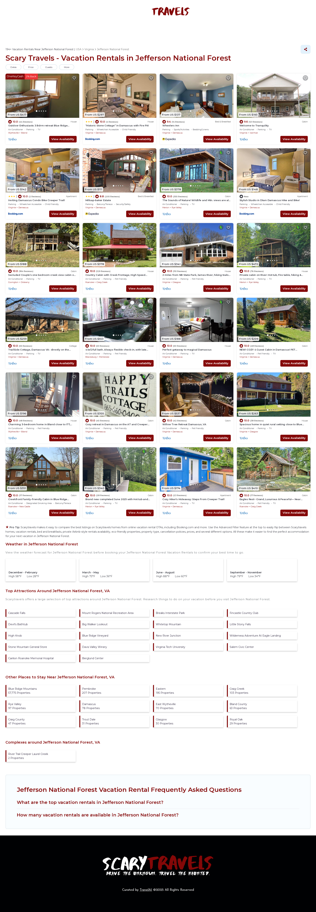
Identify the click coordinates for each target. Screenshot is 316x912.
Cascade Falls (16, 613)
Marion (165, 207)
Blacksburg (91, 357)
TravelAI (146, 890)
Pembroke (104, 357)
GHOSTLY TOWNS (161, 28)
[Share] (306, 49)
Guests (48, 67)
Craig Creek (102, 282)
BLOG (219, 28)
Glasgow (177, 282)
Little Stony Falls (240, 624)
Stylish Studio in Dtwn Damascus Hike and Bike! (270, 200)
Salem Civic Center (242, 647)
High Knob (15, 635)
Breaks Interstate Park (170, 613)
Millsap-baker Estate (98, 200)
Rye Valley (177, 207)
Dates (13, 67)
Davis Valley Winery (94, 647)
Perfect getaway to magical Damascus (187, 349)
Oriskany (25, 282)
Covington (13, 282)
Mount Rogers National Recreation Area (107, 613)
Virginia (89, 133)
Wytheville (13, 133)
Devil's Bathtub (18, 624)
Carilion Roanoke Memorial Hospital (31, 658)
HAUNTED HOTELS (127, 28)
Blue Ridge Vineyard (95, 635)
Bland (24, 133)
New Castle (24, 506)
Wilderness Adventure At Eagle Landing (255, 635)
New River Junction (168, 635)
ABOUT (236, 28)
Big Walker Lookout (95, 624)
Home (72, 28)
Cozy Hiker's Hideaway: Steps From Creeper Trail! (193, 499)
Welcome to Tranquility (254, 125)
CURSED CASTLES (195, 28)
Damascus (101, 133)
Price (30, 67)
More (66, 67)
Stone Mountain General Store (27, 647)
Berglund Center (93, 658)
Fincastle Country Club (244, 613)
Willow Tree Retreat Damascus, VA (184, 424)
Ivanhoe (254, 133)
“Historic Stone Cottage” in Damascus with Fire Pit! (117, 125)
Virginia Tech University (170, 647)
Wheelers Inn (170, 125)
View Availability (62, 139)
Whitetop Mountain (168, 624)
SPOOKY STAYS (95, 28)
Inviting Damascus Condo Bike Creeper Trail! (36, 200)
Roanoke (89, 282)
